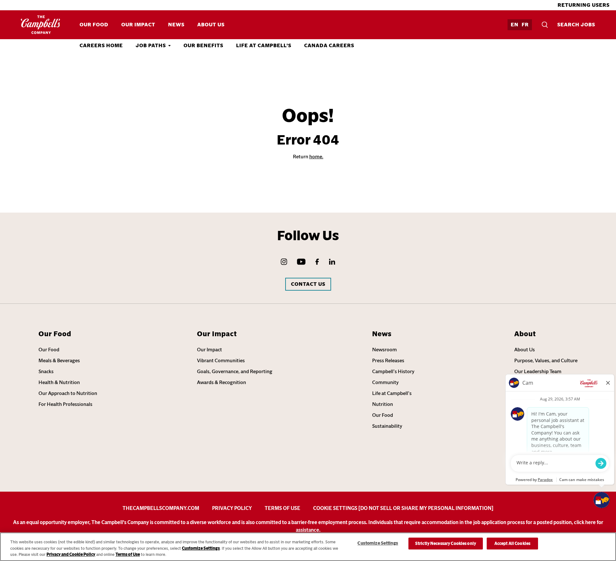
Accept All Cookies (512, 543)
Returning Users (584, 5)
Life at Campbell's (263, 45)
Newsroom (384, 349)
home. (316, 156)
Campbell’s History (393, 371)
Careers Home (101, 45)
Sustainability (387, 426)
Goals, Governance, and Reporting (234, 371)
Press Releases (388, 360)
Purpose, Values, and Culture (546, 360)
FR (525, 25)
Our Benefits (203, 45)
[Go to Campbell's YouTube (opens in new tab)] (301, 262)
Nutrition (382, 404)
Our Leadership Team (537, 371)
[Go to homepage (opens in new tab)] (40, 24)
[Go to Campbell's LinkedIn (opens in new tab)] (332, 262)
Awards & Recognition (221, 382)
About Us (211, 25)
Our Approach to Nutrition (67, 393)
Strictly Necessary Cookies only (445, 543)
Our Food (94, 25)
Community (385, 382)
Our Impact (138, 25)
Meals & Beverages (59, 360)
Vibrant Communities (221, 360)
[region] (308, 546)
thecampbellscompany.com (161, 508)
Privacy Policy (232, 508)
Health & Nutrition (59, 382)
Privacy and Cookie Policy (71, 554)
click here (585, 522)
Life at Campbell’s (392, 393)
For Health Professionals (65, 404)
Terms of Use (282, 508)
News (176, 25)
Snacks (46, 371)
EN (514, 25)
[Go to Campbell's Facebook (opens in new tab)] (317, 262)
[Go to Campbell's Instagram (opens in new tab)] (284, 262)
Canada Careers (329, 45)
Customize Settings (201, 548)
